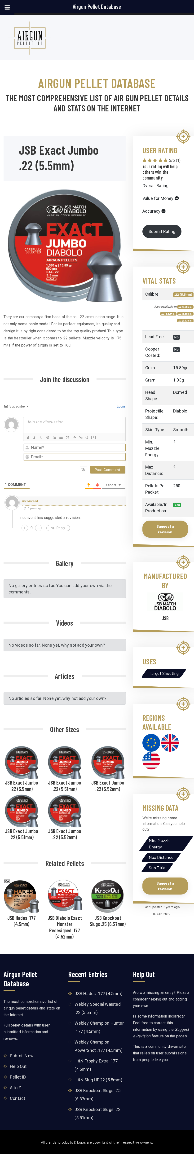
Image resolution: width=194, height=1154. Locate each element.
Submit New (22, 1055)
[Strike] (47, 437)
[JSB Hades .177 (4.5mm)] (21, 896)
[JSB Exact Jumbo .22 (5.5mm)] (21, 761)
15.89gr (180, 367)
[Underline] (41, 437)
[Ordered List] (54, 437)
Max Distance (161, 857)
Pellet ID (18, 1077)
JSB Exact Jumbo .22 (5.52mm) (107, 785)
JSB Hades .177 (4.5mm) (21, 921)
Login (120, 406)
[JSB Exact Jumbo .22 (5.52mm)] (108, 761)
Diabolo (180, 410)
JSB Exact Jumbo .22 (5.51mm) (64, 785)
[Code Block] (74, 437)
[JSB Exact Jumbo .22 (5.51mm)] (64, 761)
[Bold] (28, 437)
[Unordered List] (61, 437)
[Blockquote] (67, 437)
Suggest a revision (165, 529)
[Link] (81, 437)
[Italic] (34, 437)
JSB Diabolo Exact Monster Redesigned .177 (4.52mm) (65, 927)
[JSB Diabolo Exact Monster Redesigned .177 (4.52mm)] (64, 895)
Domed (180, 392)
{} (87, 437)
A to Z (15, 1087)
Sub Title (157, 867)
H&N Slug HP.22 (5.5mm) (98, 1079)
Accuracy (151, 211)
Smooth (180, 429)
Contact (17, 1098)
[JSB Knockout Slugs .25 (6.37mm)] (108, 896)
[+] (93, 437)
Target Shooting (164, 673)
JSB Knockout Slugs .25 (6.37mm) (108, 921)
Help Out (18, 1066)
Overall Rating (155, 185)
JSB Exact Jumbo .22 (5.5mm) (21, 785)
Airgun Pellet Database (97, 6)
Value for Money (158, 198)
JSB (165, 618)
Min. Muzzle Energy (160, 843)
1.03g (178, 379)
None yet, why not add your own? (73, 645)
